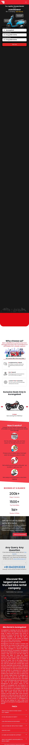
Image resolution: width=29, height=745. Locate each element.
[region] (14, 406)
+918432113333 (14, 567)
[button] (14, 563)
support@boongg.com (19, 559)
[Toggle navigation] (26, 2)
